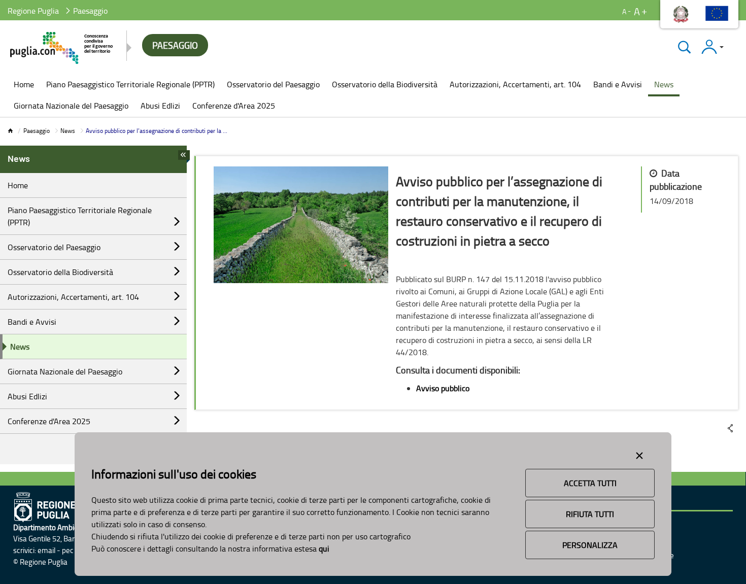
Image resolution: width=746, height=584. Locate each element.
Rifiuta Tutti (590, 514)
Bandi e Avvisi (32, 321)
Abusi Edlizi (27, 396)
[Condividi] (730, 428)
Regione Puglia (33, 10)
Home (18, 185)
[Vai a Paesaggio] (62, 48)
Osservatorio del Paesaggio (54, 247)
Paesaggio (36, 130)
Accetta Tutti (590, 483)
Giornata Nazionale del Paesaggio (65, 371)
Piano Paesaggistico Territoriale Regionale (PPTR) (80, 216)
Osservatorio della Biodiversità (60, 272)
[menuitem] (24, 85)
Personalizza (590, 545)
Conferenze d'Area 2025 (49, 421)
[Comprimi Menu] (184, 157)
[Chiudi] (684, 47)
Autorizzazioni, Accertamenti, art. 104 (73, 296)
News (67, 130)
